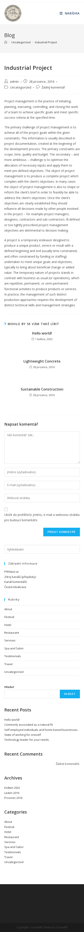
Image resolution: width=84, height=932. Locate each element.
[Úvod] (5, 42)
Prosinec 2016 (13, 798)
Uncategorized (20, 87)
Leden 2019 (11, 793)
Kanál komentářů (15, 582)
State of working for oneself (22, 735)
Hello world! (42, 333)
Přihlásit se (11, 572)
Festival (9, 617)
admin (14, 81)
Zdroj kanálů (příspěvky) (20, 577)
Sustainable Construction (42, 389)
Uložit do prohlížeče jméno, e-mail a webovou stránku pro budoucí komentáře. (42, 517)
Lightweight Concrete (42, 361)
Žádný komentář (53, 87)
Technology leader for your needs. (27, 740)
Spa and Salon (13, 648)
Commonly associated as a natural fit (28, 725)
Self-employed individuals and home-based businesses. (41, 730)
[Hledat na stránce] (42, 549)
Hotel (7, 625)
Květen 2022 (12, 788)
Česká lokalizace (15, 587)
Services (10, 640)
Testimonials (12, 656)
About (8, 609)
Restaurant (11, 633)
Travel (8, 664)
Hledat (9, 687)
